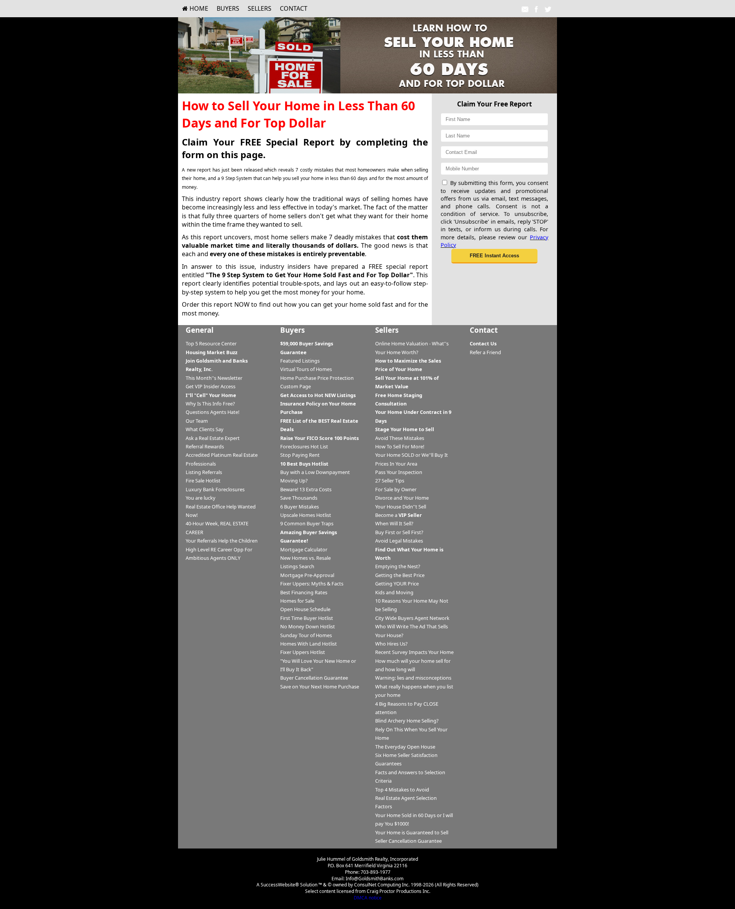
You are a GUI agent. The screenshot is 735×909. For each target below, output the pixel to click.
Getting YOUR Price (397, 583)
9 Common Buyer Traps (306, 523)
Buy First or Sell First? (399, 532)
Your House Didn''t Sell (400, 506)
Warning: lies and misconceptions (413, 677)
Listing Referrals (204, 472)
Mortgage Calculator (303, 549)
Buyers (228, 8)
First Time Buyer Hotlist (306, 618)
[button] (494, 256)
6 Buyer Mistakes (299, 506)
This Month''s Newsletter (214, 377)
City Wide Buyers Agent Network (412, 618)
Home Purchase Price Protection (317, 377)
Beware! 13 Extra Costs (306, 489)
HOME (198, 8)
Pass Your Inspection (398, 472)
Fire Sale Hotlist (203, 480)
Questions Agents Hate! (212, 412)
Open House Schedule (305, 609)
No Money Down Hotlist (307, 626)
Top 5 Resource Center (211, 343)
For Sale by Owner (395, 489)
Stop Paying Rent (300, 454)
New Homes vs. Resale (305, 557)
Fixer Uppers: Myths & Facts (311, 583)
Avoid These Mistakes (399, 438)
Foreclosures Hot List (304, 446)
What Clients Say (205, 429)
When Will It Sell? (394, 523)
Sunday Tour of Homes (306, 635)
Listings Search (297, 566)
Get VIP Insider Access (210, 386)
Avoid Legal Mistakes (399, 540)
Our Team (197, 420)
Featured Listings (300, 360)
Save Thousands (298, 497)
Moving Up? (294, 480)
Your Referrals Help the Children (222, 540)
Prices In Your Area (396, 463)
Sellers (259, 8)
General (200, 330)
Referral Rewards (205, 446)
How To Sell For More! (399, 446)
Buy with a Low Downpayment (315, 472)
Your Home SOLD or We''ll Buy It (411, 454)
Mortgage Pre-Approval (307, 575)
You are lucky (201, 497)
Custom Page (295, 386)
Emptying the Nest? (397, 566)
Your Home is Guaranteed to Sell (411, 832)
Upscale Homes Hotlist (305, 515)
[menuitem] (195, 8)
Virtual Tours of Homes (306, 369)
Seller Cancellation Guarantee (408, 840)
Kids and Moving (394, 592)
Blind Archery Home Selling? (407, 720)
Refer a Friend (485, 352)
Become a (398, 515)
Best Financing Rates (303, 592)
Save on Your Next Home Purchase (319, 686)
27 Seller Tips (389, 480)
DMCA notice (368, 897)
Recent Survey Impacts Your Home (414, 652)
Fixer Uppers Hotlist (302, 652)
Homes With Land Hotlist (308, 643)
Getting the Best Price (400, 575)
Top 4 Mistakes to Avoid (402, 789)
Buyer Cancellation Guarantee (314, 677)
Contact (293, 8)
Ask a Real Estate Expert (213, 438)
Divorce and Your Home (402, 497)
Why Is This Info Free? (210, 403)
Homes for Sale (297, 600)
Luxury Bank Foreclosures (215, 489)
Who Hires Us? (391, 643)
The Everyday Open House (405, 746)
